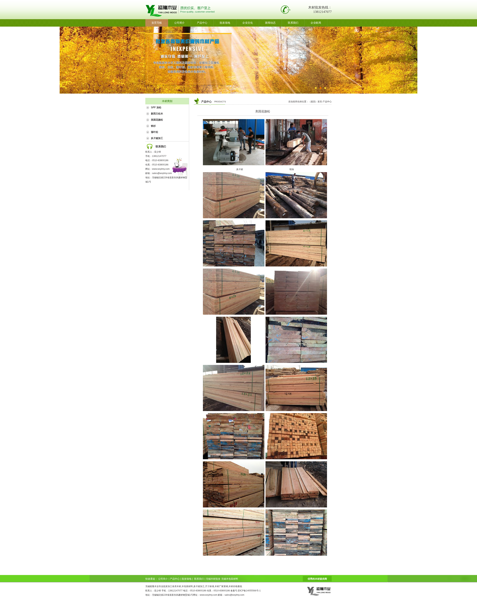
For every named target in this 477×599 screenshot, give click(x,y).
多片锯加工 (157, 138)
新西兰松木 (157, 113)
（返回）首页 (315, 101)
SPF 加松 (156, 107)
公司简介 (179, 22)
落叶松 (154, 132)
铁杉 (153, 125)
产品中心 (202, 22)
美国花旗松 (157, 119)
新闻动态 (270, 22)
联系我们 (293, 22)
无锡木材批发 (213, 578)
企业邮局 (316, 22)
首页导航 (156, 22)
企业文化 (247, 22)
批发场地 (225, 22)
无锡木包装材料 (229, 578)
